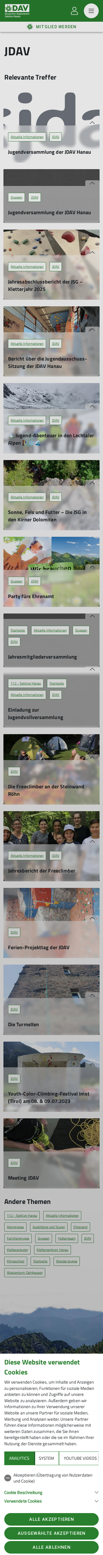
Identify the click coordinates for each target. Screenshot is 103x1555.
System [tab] (46, 1458)
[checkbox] (51, 1478)
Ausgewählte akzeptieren (52, 1533)
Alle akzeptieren (51, 1519)
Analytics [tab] (19, 1458)
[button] (51, 1492)
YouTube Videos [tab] (80, 1458)
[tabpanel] (51, 1487)
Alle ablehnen (51, 1547)
